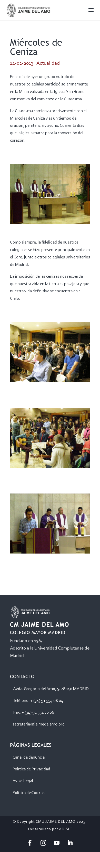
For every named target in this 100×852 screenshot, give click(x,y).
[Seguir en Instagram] (43, 842)
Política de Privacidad (31, 769)
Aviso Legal (23, 781)
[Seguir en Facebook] (30, 842)
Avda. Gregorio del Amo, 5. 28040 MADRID (51, 689)
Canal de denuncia (29, 757)
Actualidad (48, 63)
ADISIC (65, 829)
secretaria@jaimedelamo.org (39, 724)
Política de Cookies (29, 793)
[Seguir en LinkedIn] (70, 842)
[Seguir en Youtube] (56, 842)
